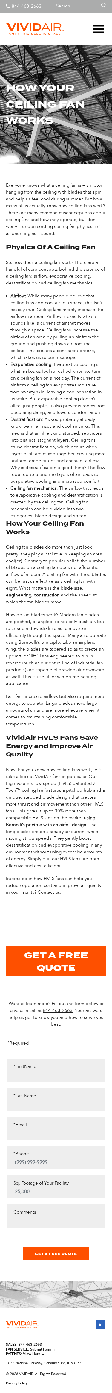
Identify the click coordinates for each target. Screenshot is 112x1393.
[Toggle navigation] (98, 29)
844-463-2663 (27, 6)
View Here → (34, 1354)
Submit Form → (43, 1349)
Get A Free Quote (56, 1254)
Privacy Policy (16, 1383)
